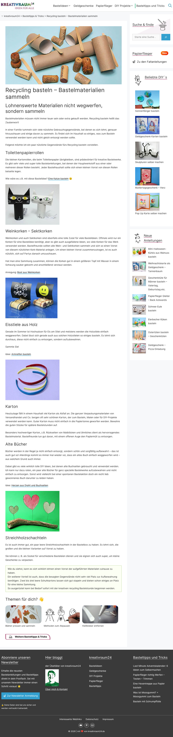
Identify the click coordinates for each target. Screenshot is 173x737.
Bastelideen (60, 5)
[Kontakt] (92, 725)
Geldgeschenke (84, 5)
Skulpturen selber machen (149, 162)
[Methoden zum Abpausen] (62, 622)
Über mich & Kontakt (56, 689)
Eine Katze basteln (58, 178)
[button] (169, 5)
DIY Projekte (123, 5)
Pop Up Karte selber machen (151, 213)
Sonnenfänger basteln (147, 111)
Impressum (108, 719)
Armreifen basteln (21, 354)
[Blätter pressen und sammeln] (23, 622)
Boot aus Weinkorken (28, 272)
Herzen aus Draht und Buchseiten (29, 485)
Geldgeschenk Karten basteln (151, 136)
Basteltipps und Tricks (150, 5)
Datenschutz (92, 719)
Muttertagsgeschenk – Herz (150, 187)
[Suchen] (165, 37)
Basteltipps (95, 686)
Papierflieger (104, 5)
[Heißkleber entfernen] (100, 622)
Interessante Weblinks (70, 719)
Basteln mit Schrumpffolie (147, 701)
